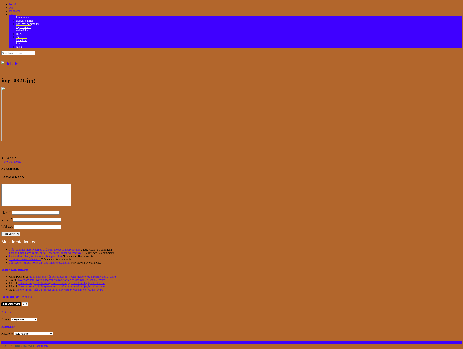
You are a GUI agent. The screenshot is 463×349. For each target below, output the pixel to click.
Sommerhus (22, 17)
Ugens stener (23, 27)
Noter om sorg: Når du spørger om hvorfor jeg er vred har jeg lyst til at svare (72, 276)
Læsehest (21, 40)
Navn (6, 213)
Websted (7, 227)
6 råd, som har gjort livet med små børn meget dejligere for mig (44, 249)
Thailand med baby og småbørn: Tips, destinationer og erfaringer (45, 252)
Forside (13, 4)
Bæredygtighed (24, 20)
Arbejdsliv (22, 30)
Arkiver (5, 319)
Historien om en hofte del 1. (25, 259)
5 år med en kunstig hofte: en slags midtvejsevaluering (39, 262)
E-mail (6, 220)
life (18, 36)
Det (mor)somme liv (27, 23)
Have (19, 33)
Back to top (41, 345)
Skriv (19, 43)
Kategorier (7, 333)
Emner (12, 14)
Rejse (19, 46)
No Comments (12, 161)
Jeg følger (14, 10)
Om (11, 7)
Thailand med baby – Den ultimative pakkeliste (36, 256)
